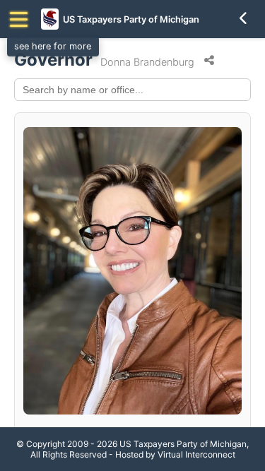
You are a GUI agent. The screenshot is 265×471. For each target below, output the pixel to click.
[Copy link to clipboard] (209, 60)
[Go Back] (244, 19)
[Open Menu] (18, 19)
